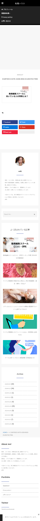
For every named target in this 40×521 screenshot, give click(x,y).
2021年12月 (8, 402)
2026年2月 (8, 384)
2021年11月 (8, 406)
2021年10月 (8, 410)
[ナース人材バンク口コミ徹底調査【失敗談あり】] (20, 347)
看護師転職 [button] (5, 13)
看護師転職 (6, 486)
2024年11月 (8, 393)
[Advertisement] (20, 46)
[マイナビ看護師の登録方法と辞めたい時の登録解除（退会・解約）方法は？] (20, 270)
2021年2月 (8, 415)
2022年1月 (8, 397)
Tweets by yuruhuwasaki (7, 509)
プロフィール (8, 9)
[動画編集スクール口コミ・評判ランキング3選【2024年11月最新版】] (20, 245)
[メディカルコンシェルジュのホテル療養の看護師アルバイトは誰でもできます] (20, 296)
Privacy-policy (6, 17)
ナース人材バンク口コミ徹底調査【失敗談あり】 (20, 358)
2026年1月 (8, 388)
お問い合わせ (6, 21)
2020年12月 (8, 424)
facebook (7, 122)
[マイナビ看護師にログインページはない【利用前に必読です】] (20, 321)
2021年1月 (8, 419)
